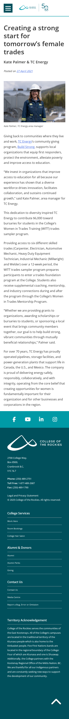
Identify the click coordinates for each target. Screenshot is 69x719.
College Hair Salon (16, 536)
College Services (18, 513)
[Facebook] (14, 419)
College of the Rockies (34, 8)
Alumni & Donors (19, 548)
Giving (10, 570)
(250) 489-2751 (23, 478)
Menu (8, 8)
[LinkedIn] (41, 419)
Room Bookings (14, 528)
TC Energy (25, 141)
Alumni (10, 555)
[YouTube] (27, 419)
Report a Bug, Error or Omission (22, 604)
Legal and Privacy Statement (22, 495)
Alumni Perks (13, 563)
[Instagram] (55, 419)
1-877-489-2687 (26, 483)
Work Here (12, 521)
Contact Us (15, 582)
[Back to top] (56, 702)
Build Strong (26, 147)
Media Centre (13, 597)
